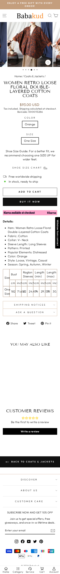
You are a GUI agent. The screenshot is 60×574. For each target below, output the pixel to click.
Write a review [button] (30, 431)
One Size (30, 141)
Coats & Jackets (34, 76)
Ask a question (30, 312)
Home (18, 76)
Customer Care (29, 501)
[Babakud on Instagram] (16, 541)
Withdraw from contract (57, 233)
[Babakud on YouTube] (29, 541)
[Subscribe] (53, 530)
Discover (29, 479)
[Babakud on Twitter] (35, 541)
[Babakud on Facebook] (22, 541)
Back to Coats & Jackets (32, 461)
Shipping (24, 108)
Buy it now (30, 201)
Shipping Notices (30, 304)
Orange (30, 124)
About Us (29, 490)
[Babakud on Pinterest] (41, 541)
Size (30, 134)
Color (30, 117)
